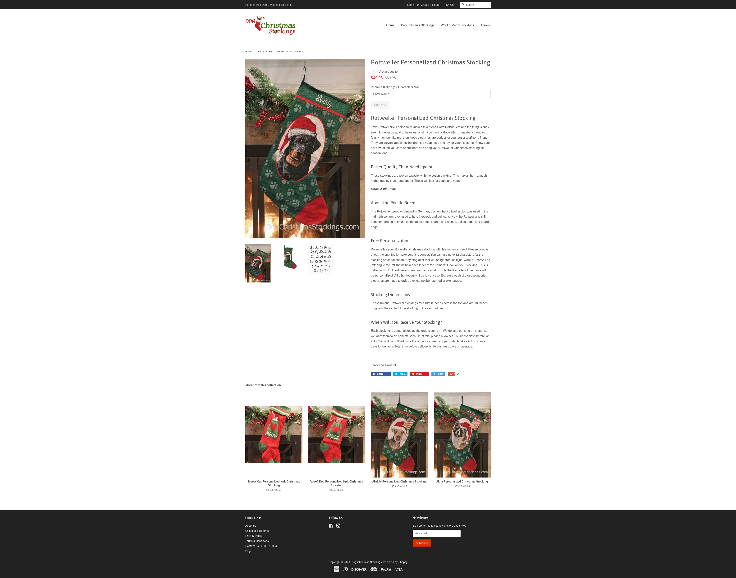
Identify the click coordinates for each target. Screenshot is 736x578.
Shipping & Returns (257, 531)
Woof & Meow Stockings (457, 25)
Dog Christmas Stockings (367, 562)
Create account (430, 5)
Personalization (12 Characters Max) (396, 87)
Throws (486, 25)
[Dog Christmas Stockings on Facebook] (331, 526)
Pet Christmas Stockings (417, 25)
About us (250, 525)
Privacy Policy (253, 536)
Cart (452, 5)
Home (390, 25)
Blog (248, 551)
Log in (411, 5)
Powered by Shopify (395, 562)
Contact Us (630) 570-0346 (261, 546)
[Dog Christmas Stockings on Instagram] (338, 526)
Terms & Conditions (257, 541)
